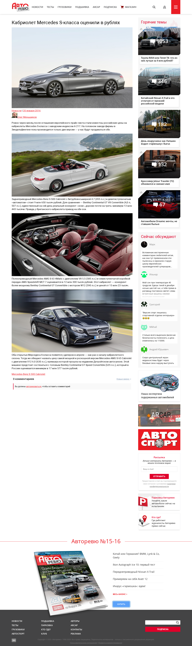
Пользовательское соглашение (83, 643)
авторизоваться (33, 386)
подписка (163, 629)
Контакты (76, 629)
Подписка (110, 7)
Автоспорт (18, 633)
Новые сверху (123, 379)
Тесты (50, 7)
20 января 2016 (32, 110)
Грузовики (65, 7)
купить (121, 604)
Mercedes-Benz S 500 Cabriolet (28, 374)
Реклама (76, 633)
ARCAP (96, 7)
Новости (37, 7)
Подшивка (82, 7)
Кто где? (46, 629)
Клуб (44, 633)
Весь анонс (119, 594)
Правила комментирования (110, 643)
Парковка (47, 625)
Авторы (75, 621)
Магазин (130, 7)
